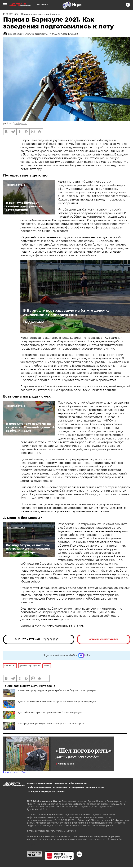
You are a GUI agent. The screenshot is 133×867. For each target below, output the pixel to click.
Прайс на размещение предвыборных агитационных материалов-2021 (65, 787)
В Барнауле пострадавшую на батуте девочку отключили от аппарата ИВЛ (66, 312)
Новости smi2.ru (14, 772)
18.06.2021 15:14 (10, 14)
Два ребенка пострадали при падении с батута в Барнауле (50, 712)
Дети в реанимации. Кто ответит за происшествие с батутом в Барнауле (57, 701)
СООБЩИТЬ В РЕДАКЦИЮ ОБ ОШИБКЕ (46, 791)
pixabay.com (20, 123)
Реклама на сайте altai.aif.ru (71, 783)
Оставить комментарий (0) (103, 639)
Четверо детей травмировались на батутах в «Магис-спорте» (51, 723)
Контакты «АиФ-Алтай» (39, 783)
